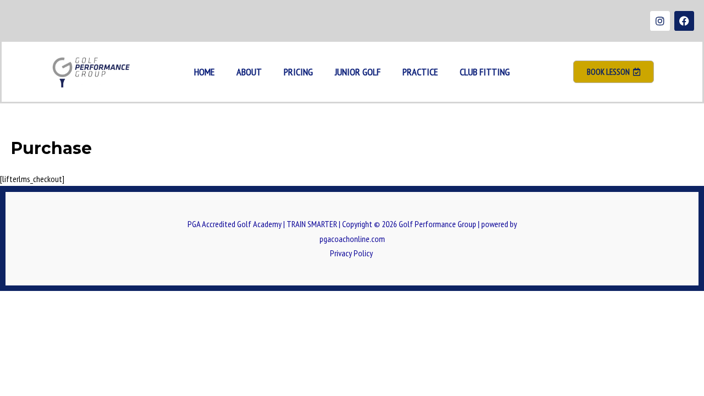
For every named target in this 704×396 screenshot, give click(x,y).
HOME (204, 71)
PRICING (298, 71)
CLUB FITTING (485, 71)
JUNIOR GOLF (358, 71)
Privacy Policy (352, 253)
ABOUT (249, 71)
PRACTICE (420, 71)
